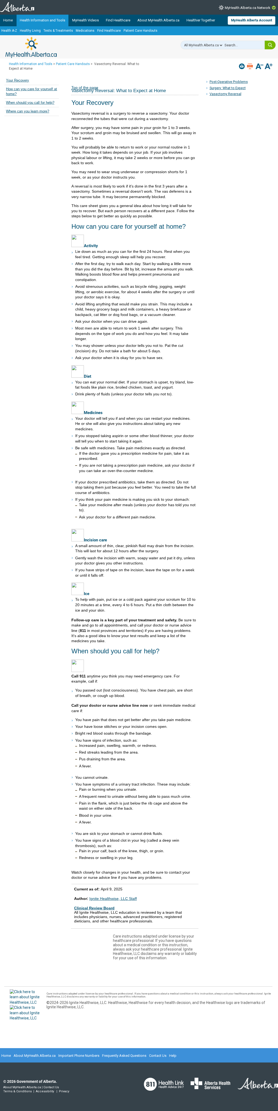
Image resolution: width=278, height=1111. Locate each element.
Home (8, 20)
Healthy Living (30, 31)
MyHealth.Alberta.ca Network (247, 8)
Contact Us (157, 1056)
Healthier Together (201, 20)
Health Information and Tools (42, 20)
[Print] (250, 66)
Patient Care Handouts (140, 31)
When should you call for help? (30, 103)
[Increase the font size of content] (269, 66)
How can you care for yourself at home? (31, 91)
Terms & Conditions (17, 1091)
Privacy (64, 1091)
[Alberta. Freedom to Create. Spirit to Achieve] (254, 1087)
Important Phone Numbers (78, 1056)
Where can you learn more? (27, 111)
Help (172, 1056)
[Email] (242, 66)
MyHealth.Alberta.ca (31, 47)
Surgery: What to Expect (228, 88)
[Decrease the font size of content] (259, 66)
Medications (85, 31)
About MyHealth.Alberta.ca (158, 20)
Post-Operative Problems (229, 82)
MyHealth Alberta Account (251, 20)
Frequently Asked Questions (124, 1056)
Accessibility (45, 1091)
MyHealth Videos (85, 20)
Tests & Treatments (58, 31)
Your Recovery (17, 80)
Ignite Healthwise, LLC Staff (113, 898)
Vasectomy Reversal (225, 94)
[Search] (270, 45)
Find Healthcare (118, 20)
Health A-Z (9, 31)
